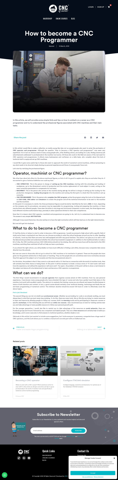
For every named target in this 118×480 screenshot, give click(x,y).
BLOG (73, 18)
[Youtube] (29, 458)
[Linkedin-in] (24, 458)
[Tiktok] (19, 458)
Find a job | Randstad (20, 292)
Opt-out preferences (87, 477)
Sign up (100, 7)
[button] (114, 458)
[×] (4, 475)
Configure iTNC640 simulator (76, 380)
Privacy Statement (98, 477)
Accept (92, 473)
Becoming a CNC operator (28, 380)
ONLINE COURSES (61, 18)
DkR (66, 476)
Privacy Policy (71, 436)
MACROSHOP (47, 18)
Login (91, 7)
